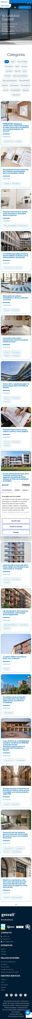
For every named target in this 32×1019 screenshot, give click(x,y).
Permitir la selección (16, 526)
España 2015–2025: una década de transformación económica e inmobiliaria (14, 927)
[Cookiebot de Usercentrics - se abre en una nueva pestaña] (22, 485)
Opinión (4, 85)
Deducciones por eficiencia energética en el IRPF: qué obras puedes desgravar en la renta (16, 1012)
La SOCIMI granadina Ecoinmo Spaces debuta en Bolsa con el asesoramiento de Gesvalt (15, 255)
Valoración (16, 95)
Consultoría (9, 66)
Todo (6, 61)
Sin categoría (25, 85)
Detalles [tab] (17, 490)
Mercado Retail (24, 81)
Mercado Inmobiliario (20, 76)
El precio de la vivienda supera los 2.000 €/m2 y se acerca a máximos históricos (15, 970)
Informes (7, 76)
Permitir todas (16, 521)
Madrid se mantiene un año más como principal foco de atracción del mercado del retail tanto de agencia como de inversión (15, 883)
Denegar (16, 532)
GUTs (24, 71)
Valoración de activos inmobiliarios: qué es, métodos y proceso (15, 298)
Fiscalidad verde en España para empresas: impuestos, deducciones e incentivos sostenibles (14, 699)
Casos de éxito (22, 61)
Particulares (14, 85)
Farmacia (9, 71)
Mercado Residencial (9, 81)
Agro (13, 61)
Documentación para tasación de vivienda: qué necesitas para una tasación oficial (16, 171)
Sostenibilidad (15, 90)
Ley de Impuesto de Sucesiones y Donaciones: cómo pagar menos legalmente (15, 613)
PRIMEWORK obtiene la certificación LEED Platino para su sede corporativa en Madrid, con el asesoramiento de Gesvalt (16, 127)
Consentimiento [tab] (7, 490)
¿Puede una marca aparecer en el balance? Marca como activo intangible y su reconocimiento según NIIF (16, 791)
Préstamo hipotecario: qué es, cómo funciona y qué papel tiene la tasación (15, 213)
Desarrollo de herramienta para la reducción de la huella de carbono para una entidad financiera (15, 835)
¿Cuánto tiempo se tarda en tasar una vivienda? (14, 658)
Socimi (6, 90)
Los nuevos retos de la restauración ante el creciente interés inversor (15, 340)
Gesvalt (17, 71)
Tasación (25, 90)
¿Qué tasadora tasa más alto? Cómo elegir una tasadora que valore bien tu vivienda (16, 567)
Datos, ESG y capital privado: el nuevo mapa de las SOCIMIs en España (16, 386)
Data (17, 66)
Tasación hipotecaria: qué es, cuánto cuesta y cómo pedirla (15, 431)
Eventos (24, 66)
